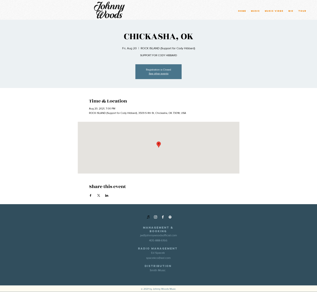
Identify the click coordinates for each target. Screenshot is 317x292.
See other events (158, 73)
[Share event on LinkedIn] (106, 195)
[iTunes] (148, 217)
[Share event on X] (98, 195)
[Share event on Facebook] (90, 195)
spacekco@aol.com (158, 258)
